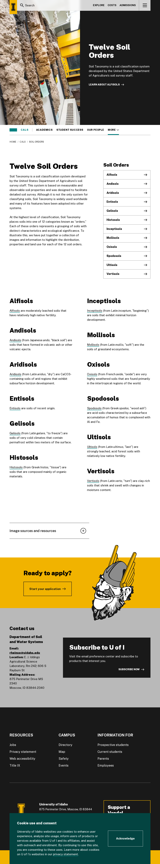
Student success (69, 130)
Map (62, 752)
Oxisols (112, 246)
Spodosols (114, 255)
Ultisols (112, 265)
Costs (112, 5)
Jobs (13, 745)
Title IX (15, 765)
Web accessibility (22, 758)
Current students (110, 752)
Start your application (45, 589)
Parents (103, 758)
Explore (99, 5)
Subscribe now (129, 669)
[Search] (22, 5)
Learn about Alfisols (104, 84)
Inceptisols (114, 228)
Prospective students (113, 745)
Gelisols (112, 210)
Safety (64, 758)
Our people (95, 130)
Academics (44, 130)
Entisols (112, 201)
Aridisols (113, 192)
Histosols (113, 219)
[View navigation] (145, 5)
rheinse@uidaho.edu (25, 652)
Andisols (113, 183)
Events (63, 765)
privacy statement (65, 854)
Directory (65, 745)
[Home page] (13, 7)
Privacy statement (23, 752)
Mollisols (113, 237)
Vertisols (113, 273)
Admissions (128, 5)
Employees (106, 765)
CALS (24, 130)
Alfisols (112, 174)
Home (13, 142)
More (113, 130)
